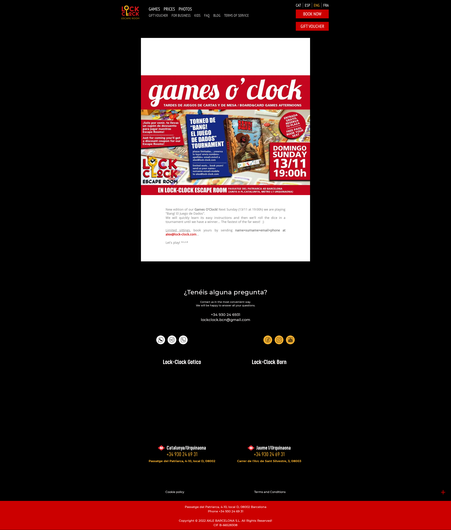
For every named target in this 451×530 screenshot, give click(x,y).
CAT (298, 5)
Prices (169, 9)
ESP (307, 5)
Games (154, 9)
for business (181, 15)
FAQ (207, 15)
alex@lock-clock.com (181, 234)
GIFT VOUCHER (158, 15)
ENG (317, 5)
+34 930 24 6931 (225, 314)
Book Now (312, 14)
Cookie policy (174, 492)
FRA (326, 5)
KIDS (197, 15)
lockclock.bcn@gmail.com (225, 319)
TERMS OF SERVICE (236, 15)
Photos (185, 9)
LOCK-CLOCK (130, 12)
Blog (216, 15)
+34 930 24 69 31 (181, 454)
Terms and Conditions (270, 492)
